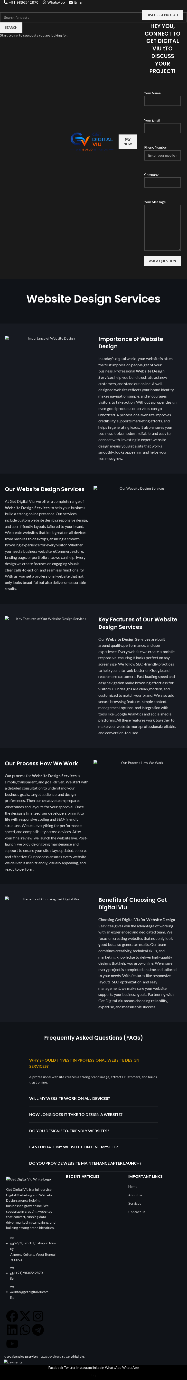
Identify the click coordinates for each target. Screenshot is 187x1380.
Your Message (155, 202)
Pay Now (127, 142)
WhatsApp (56, 2)
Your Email (152, 120)
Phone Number (155, 147)
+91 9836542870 (23, 2)
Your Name (152, 93)
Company (151, 174)
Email (79, 2)
